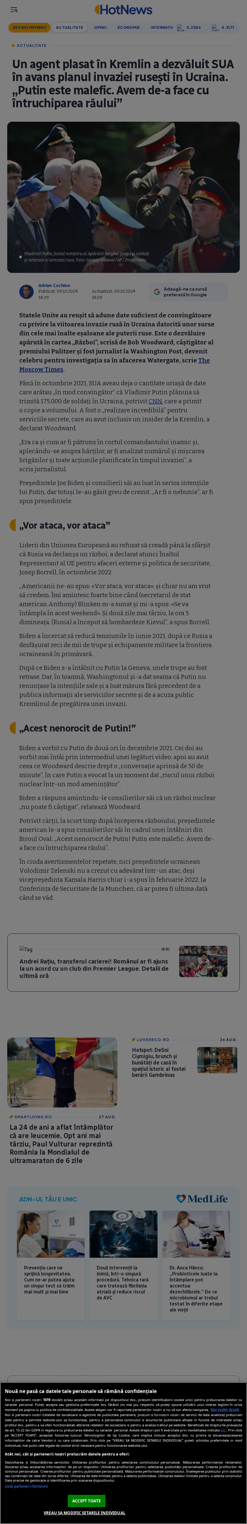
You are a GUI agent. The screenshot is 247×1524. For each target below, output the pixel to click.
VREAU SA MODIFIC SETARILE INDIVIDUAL (84, 1513)
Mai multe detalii (225, 1409)
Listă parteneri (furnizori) (26, 1486)
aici (223, 1430)
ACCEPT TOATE (86, 1501)
